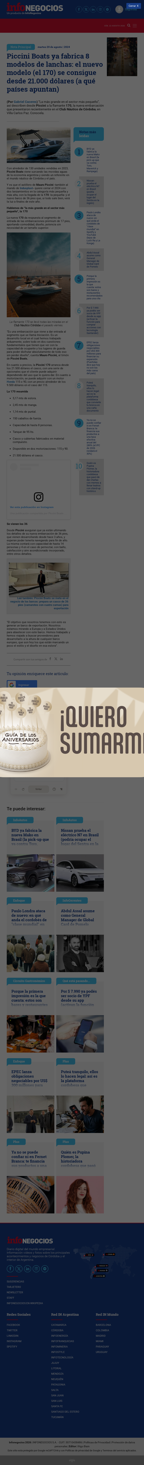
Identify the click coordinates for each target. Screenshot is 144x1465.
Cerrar (132, 5)
